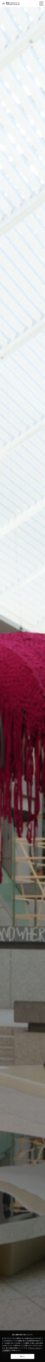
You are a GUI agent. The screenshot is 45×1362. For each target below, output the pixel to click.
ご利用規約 (5, 1350)
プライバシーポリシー (35, 1348)
